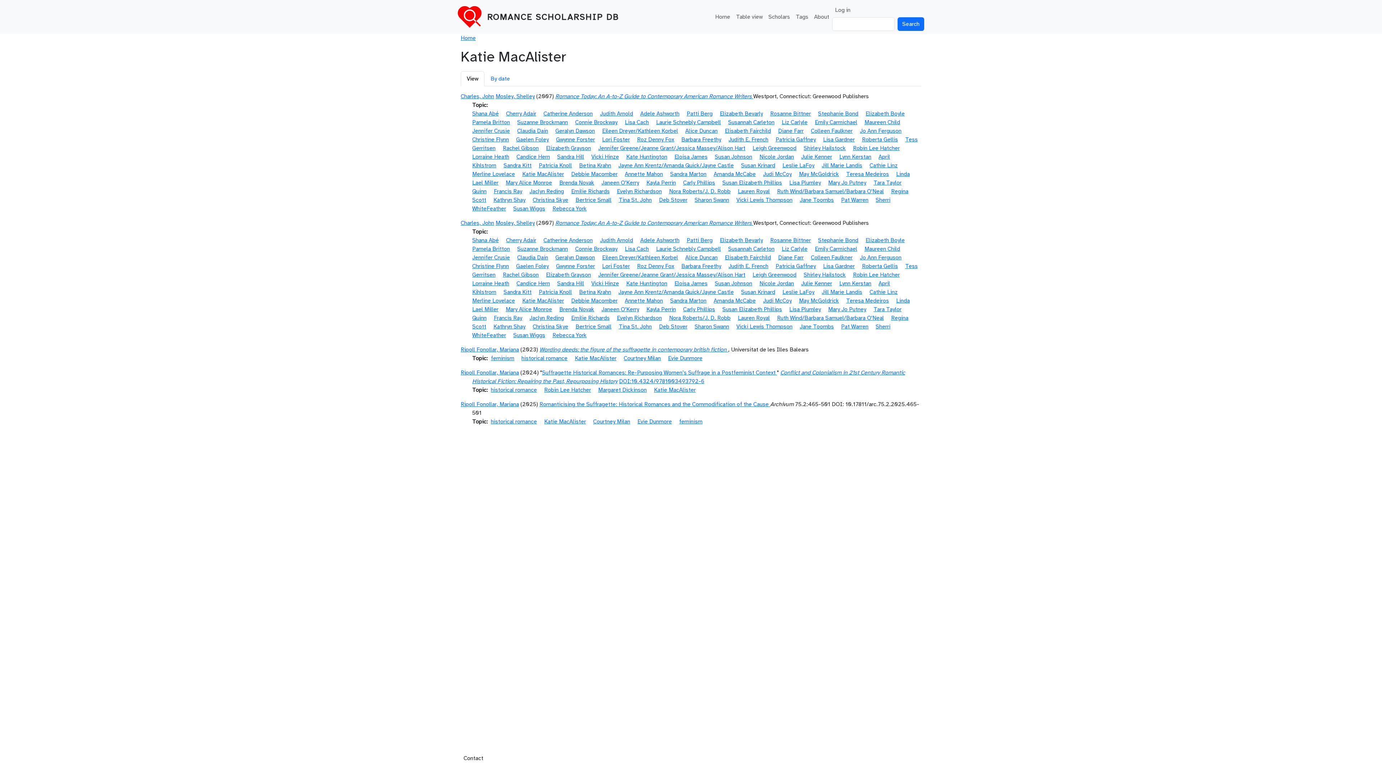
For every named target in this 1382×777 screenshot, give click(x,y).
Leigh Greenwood (774, 148)
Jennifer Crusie (491, 131)
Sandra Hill (570, 156)
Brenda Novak (576, 182)
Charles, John (477, 96)
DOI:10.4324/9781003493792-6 (661, 381)
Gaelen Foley (532, 139)
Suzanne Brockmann (542, 122)
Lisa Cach (637, 122)
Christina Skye (550, 200)
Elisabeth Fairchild (748, 131)
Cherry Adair (521, 113)
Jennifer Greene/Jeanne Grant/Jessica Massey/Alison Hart (671, 148)
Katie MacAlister (543, 174)
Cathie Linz (884, 165)
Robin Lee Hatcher (876, 148)
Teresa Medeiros (867, 174)
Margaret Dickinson (622, 390)
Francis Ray (508, 191)
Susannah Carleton (751, 122)
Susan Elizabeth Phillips (752, 182)
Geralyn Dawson (575, 131)
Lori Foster (616, 139)
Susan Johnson (733, 156)
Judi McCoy (777, 174)
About (821, 17)
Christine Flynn (490, 139)
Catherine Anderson (568, 113)
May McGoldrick (819, 174)
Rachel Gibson (521, 148)
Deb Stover (673, 200)
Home (722, 17)
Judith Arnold (616, 113)
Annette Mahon (644, 174)
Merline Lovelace (493, 174)
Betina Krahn (595, 165)
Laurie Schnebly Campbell (688, 122)
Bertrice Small (593, 200)
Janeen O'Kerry (620, 182)
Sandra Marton (688, 174)
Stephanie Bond (838, 113)
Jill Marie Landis (842, 165)
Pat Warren (854, 200)
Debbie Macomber (594, 174)
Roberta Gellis (880, 139)
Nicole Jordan (776, 156)
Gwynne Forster (575, 139)
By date (500, 78)
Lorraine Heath (490, 156)
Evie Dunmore (685, 358)
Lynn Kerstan (855, 156)
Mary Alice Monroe (529, 182)
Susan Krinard (758, 165)
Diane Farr (791, 131)
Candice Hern (533, 156)
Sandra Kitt (517, 165)
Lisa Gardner (839, 139)
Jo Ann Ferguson (881, 131)
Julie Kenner (816, 156)
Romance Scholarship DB (553, 17)
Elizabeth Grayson (568, 148)
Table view (749, 17)
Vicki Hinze (605, 156)
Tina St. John (635, 200)
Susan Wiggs (529, 208)
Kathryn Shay (509, 200)
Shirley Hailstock (825, 148)
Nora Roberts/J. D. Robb (700, 191)
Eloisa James (691, 156)
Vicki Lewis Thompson (764, 200)
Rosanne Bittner (790, 113)
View (472, 78)
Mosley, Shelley (515, 96)
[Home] (472, 17)
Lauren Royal (754, 191)
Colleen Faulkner (832, 131)
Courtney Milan (642, 358)
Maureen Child (882, 122)
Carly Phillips (699, 182)
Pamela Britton (491, 122)
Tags (802, 17)
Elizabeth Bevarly (741, 113)
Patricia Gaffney (796, 139)
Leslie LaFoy (798, 165)
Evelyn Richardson (639, 191)
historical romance (544, 358)
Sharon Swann (712, 200)
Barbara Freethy (701, 139)
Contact (473, 758)
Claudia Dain (532, 131)
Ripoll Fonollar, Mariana (490, 349)
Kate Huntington (646, 156)
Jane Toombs (817, 200)
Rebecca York (569, 208)
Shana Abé (485, 113)
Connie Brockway (596, 122)
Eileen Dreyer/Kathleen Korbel (640, 131)
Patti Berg (700, 113)
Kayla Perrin (661, 182)
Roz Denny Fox (655, 139)
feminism (502, 358)
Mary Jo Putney (847, 182)
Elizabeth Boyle (885, 113)
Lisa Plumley (805, 182)
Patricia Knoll (555, 165)
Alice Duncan (701, 131)
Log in (842, 10)
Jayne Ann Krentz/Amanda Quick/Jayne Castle (676, 165)
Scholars (779, 17)
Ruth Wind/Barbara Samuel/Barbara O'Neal (830, 191)
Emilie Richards (590, 191)
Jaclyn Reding (546, 191)
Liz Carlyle (795, 122)
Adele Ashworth (659, 113)
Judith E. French (748, 139)
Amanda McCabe (735, 174)
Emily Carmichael (836, 122)
